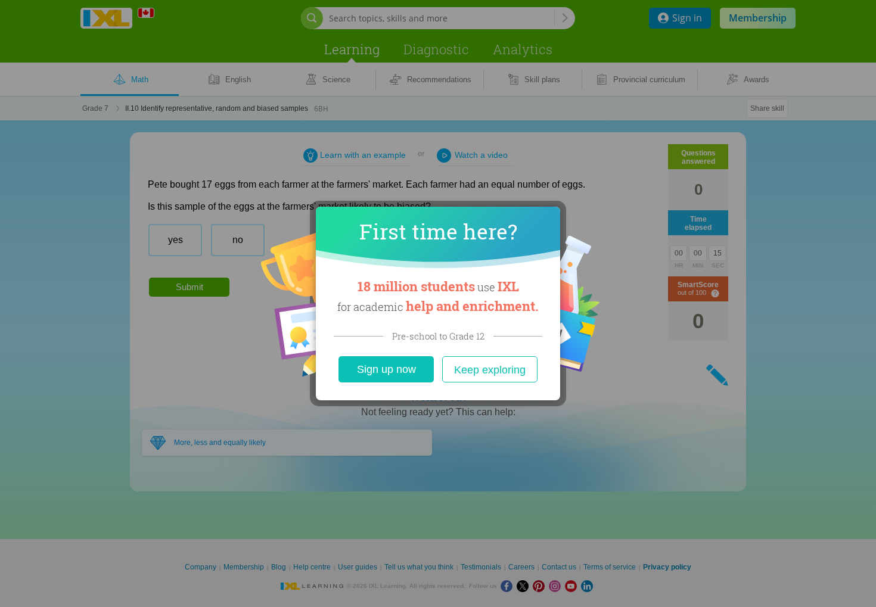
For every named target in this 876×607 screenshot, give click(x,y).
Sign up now (386, 369)
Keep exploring (490, 370)
